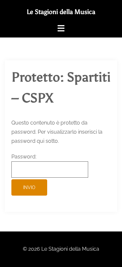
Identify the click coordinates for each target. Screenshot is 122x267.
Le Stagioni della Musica (61, 12)
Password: (23, 157)
